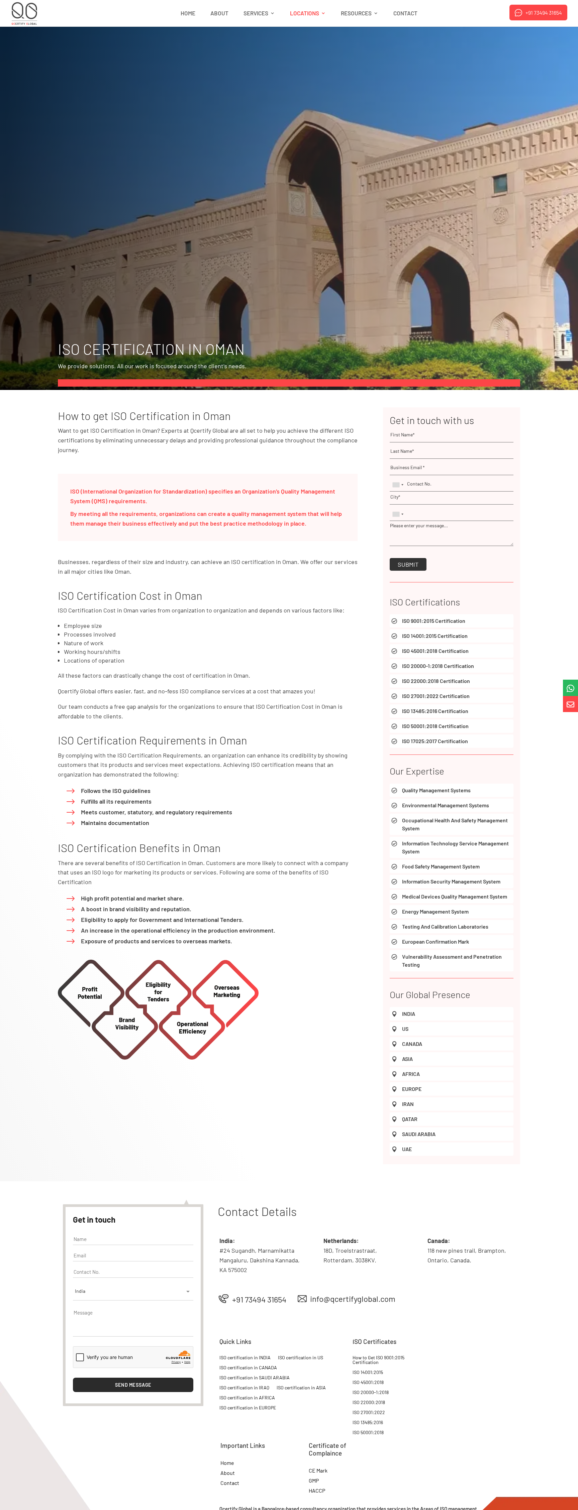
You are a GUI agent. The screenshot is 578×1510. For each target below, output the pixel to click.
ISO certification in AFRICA (247, 1397)
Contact (405, 13)
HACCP (317, 1491)
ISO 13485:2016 (368, 1422)
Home (188, 13)
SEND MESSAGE (133, 1385)
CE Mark (318, 1471)
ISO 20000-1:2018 (371, 1392)
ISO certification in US (300, 1357)
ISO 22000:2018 (369, 1402)
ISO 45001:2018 (368, 1382)
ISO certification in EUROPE (247, 1407)
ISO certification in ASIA (301, 1387)
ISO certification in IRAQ (244, 1387)
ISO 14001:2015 (368, 1372)
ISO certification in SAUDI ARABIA (254, 1377)
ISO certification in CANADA (248, 1367)
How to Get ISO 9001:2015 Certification (378, 1360)
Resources (356, 13)
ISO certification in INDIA (245, 1357)
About (219, 13)
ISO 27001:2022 (369, 1412)
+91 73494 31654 (543, 12)
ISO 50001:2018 (368, 1432)
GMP (314, 1481)
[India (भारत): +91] (397, 485)
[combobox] (133, 1291)
